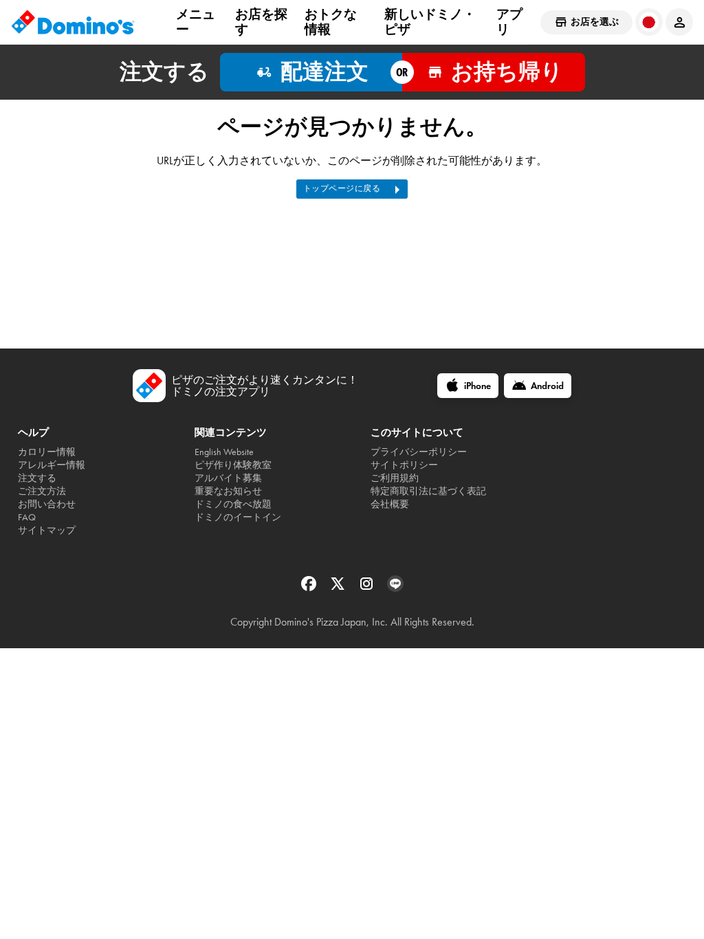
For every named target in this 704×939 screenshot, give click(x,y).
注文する (37, 478)
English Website (224, 452)
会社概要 (390, 504)
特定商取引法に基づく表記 (428, 491)
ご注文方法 (42, 491)
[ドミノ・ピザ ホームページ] (73, 22)
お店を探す (261, 21)
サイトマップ (47, 530)
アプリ (509, 21)
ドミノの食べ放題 (233, 504)
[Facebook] (310, 588)
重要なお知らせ (228, 491)
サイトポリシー (404, 465)
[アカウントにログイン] (679, 22)
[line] (395, 588)
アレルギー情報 (51, 465)
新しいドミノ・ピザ (430, 21)
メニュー (195, 21)
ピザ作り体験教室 (233, 465)
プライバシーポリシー (419, 452)
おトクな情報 (331, 21)
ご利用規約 (395, 478)
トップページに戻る (342, 188)
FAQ (27, 517)
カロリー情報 (47, 452)
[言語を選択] (649, 22)
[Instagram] (367, 588)
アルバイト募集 (228, 478)
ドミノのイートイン (238, 517)
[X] (338, 588)
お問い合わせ (47, 504)
